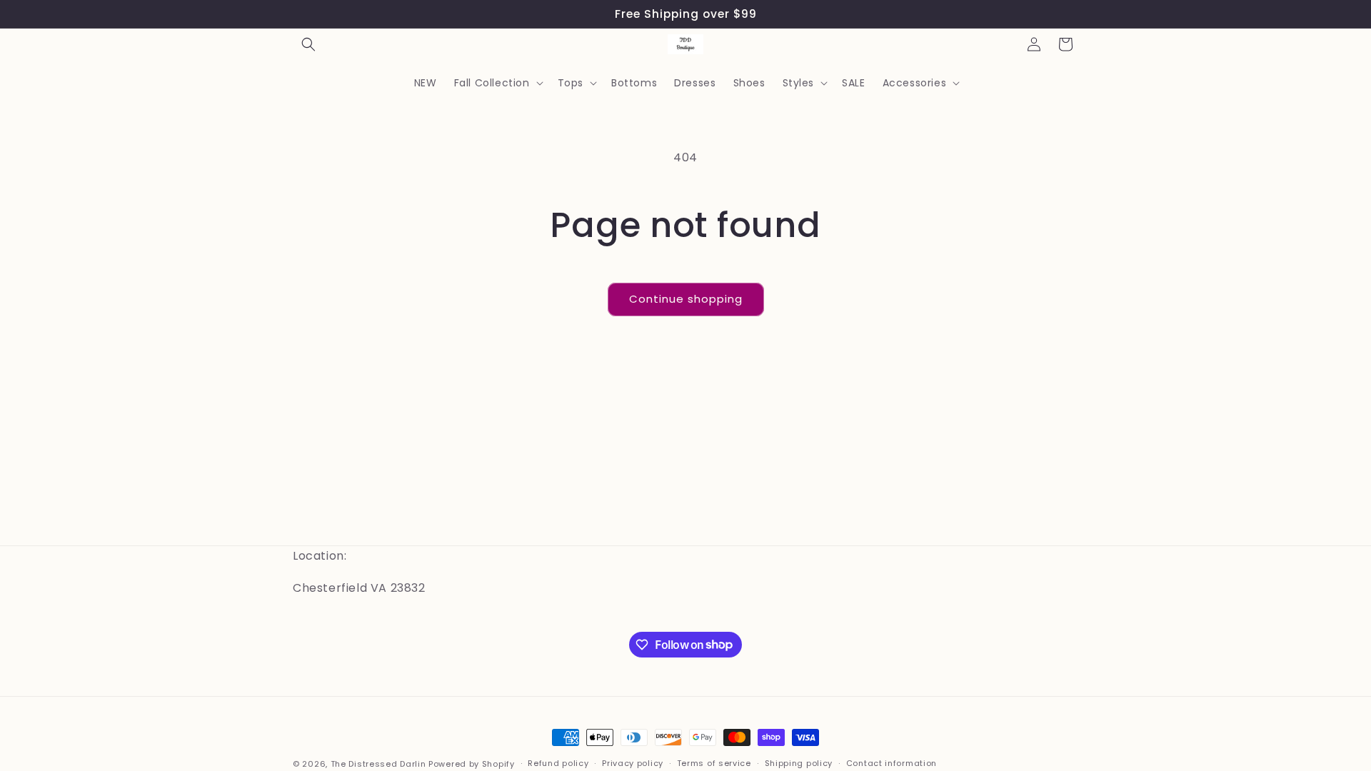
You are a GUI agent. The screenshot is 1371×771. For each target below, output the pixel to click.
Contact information (891, 763)
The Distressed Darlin (378, 764)
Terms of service (714, 763)
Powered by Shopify (471, 764)
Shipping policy (799, 763)
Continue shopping (686, 298)
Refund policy (558, 763)
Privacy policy (632, 763)
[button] (308, 44)
